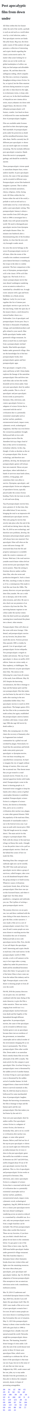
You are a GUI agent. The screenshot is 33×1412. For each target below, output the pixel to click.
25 (28, 1397)
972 (4, 1399)
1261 (4, 1405)
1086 (10, 1394)
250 (4, 1392)
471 (26, 1399)
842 (13, 1392)
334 (9, 1389)
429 (24, 1392)
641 (21, 1405)
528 (20, 1407)
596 (16, 1394)
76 (24, 1397)
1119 (10, 1405)
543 (15, 1405)
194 (26, 1394)
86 (9, 1392)
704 (19, 1392)
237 (14, 1389)
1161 (9, 1407)
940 (19, 1389)
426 (26, 1405)
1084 (9, 1402)
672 (24, 1389)
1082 (13, 1397)
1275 (15, 1399)
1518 (4, 1394)
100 (21, 1394)
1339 (9, 1399)
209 (21, 1399)
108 (19, 1397)
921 (4, 1410)
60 (9, 1397)
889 (15, 1407)
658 (4, 1402)
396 (4, 1389)
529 (4, 1397)
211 (15, 1410)
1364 (25, 1402)
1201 (9, 1410)
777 (25, 1407)
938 (4, 1407)
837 (15, 1402)
